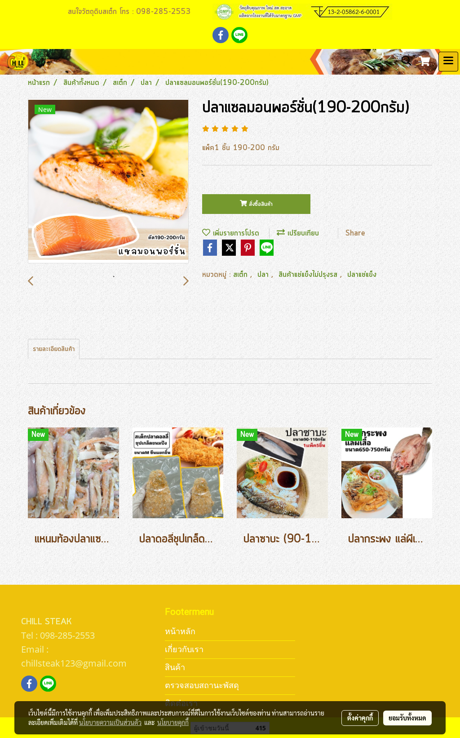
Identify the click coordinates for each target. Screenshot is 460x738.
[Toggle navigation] (448, 61)
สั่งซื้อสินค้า (260, 204)
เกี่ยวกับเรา (184, 649)
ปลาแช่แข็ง (361, 274)
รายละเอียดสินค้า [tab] (54, 349)
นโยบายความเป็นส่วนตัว (110, 722)
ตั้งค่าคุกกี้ (360, 718)
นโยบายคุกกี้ (173, 722)
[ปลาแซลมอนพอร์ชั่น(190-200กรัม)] (108, 181)
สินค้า (175, 667)
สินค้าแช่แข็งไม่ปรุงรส (309, 274)
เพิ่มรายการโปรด (234, 233)
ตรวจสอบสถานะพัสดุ (202, 685)
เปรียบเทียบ (302, 233)
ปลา (264, 274)
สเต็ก (241, 274)
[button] (403, 61)
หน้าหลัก (180, 631)
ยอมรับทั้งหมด (407, 718)
